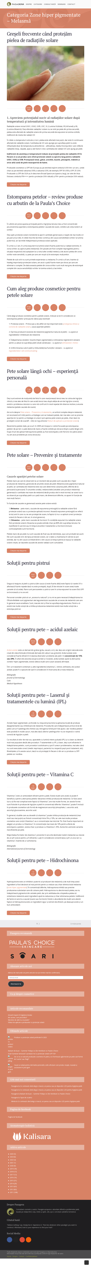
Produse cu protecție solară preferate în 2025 (30, 1037)
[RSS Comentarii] (59, 1002)
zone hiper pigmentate (17, 887)
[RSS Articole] (54, 1002)
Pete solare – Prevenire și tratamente (35, 412)
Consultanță (50, 4)
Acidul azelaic (12, 650)
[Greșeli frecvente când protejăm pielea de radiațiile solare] (45, 73)
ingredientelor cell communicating (23, 351)
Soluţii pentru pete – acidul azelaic (42, 629)
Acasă (21, 4)
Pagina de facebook (20, 1109)
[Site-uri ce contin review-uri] (48, 1002)
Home (9, 1256)
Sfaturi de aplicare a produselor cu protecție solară (26, 1022)
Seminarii (61, 4)
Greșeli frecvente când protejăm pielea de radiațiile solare (39, 36)
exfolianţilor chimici (70, 343)
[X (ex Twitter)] (16, 1239)
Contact (71, 4)
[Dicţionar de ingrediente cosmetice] (43, 1002)
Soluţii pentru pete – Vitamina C (40, 774)
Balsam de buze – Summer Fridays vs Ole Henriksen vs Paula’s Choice (33, 1051)
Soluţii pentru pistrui (28, 562)
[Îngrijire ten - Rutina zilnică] (37, 1002)
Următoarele (75, 924)
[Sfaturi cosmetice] (15, 4)
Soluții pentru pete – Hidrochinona (42, 860)
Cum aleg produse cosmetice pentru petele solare (43, 291)
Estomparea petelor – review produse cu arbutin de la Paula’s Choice (45, 199)
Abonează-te (16, 984)
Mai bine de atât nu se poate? (18, 1020)
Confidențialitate (31, 1256)
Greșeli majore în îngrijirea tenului (20, 1015)
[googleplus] (22, 1239)
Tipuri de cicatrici (26, 1097)
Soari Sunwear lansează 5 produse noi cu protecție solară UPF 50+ (32, 1054)
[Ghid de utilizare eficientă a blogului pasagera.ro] (32, 1002)
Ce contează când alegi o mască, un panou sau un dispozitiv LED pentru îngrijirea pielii (51, 1086)
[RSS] (28, 1239)
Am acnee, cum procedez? (17, 1017)
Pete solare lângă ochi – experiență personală (42, 374)
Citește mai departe (18, 184)
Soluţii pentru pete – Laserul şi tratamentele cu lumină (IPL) (38, 698)
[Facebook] (9, 1239)
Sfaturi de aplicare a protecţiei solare (62, 421)
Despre (29, 4)
